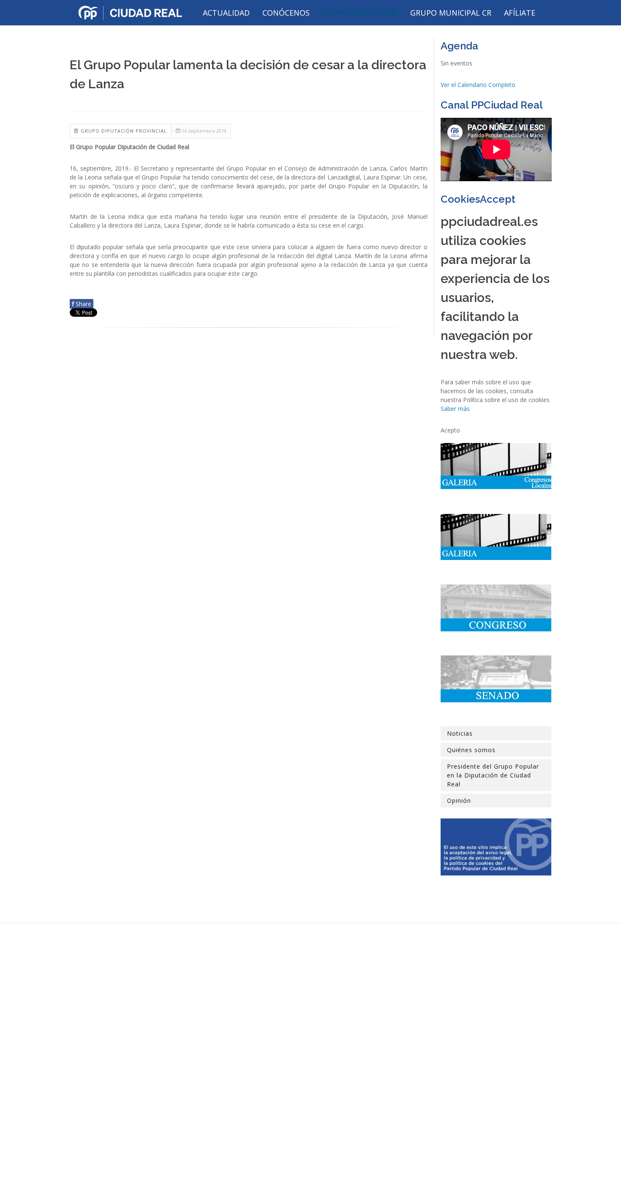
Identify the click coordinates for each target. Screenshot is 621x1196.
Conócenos (286, 13)
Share (81, 304)
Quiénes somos (471, 750)
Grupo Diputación (360, 13)
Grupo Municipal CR (450, 13)
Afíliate (519, 13)
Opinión (459, 800)
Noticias (460, 733)
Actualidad (226, 13)
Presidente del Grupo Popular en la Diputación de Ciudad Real (493, 775)
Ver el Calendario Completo (478, 85)
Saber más (455, 409)
